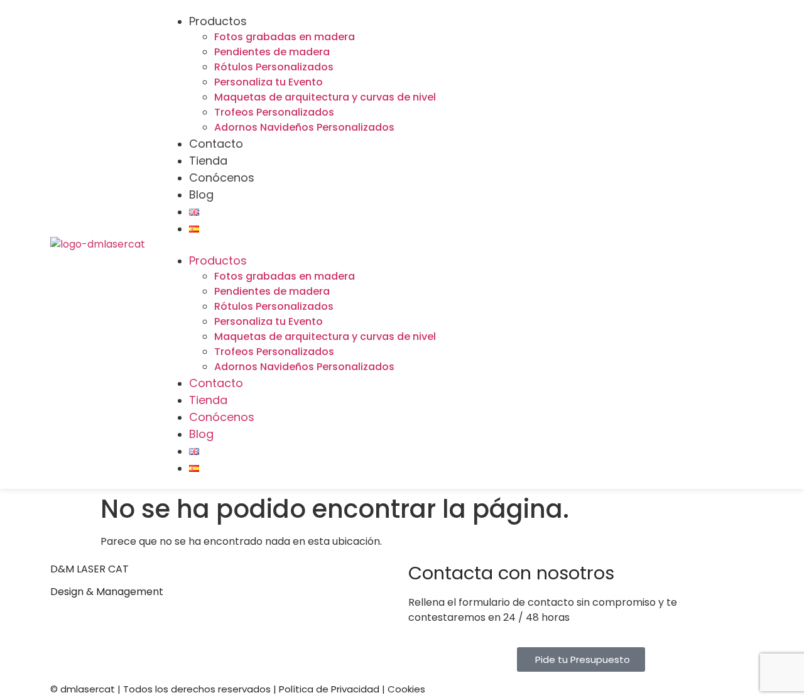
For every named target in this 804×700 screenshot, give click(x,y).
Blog (201, 194)
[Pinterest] (731, 260)
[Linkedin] (691, 224)
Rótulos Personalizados (274, 67)
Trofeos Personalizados (274, 112)
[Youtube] (651, 224)
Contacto (216, 143)
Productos (218, 21)
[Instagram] (731, 224)
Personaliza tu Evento (268, 82)
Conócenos (221, 177)
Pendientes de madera (272, 52)
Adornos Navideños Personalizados (304, 127)
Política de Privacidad (329, 689)
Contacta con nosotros (511, 573)
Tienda (208, 160)
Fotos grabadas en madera (284, 37)
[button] (388, 244)
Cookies (406, 689)
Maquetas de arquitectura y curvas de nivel (325, 97)
